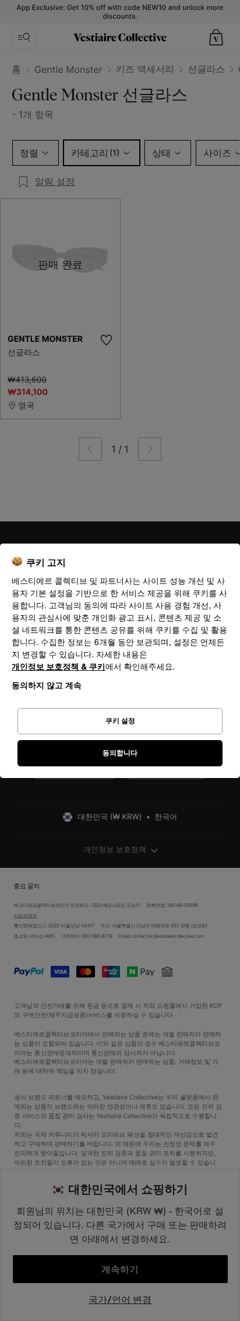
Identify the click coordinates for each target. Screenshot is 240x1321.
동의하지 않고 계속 (47, 685)
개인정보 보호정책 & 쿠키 (58, 667)
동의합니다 (120, 753)
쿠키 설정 (120, 721)
